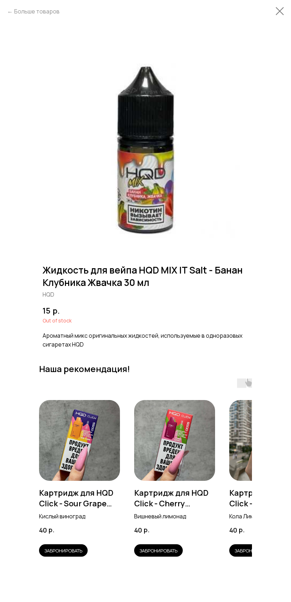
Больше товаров (37, 11)
